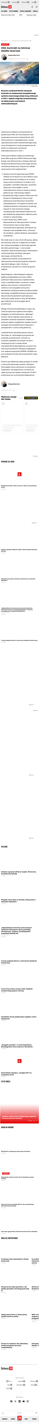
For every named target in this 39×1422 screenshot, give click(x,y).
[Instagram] (27, 1401)
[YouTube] (23, 1401)
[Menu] (37, 6)
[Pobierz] (27, 59)
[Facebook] (11, 1401)
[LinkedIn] (19, 1401)
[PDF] (14, 390)
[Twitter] (15, 1401)
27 (20, 1413)
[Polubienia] (3, 1413)
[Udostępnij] (36, 1413)
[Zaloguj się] (32, 6)
